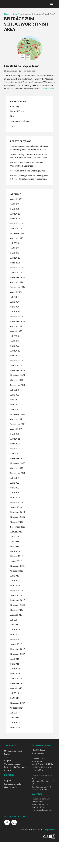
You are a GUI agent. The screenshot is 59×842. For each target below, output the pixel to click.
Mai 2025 (14, 253)
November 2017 (17, 605)
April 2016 (15, 668)
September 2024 (17, 287)
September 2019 (17, 527)
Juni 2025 (14, 248)
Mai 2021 (14, 434)
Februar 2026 (16, 223)
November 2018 (17, 566)
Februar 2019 (16, 556)
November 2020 (17, 463)
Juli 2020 (14, 478)
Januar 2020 (16, 507)
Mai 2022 (14, 399)
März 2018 (15, 585)
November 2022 (17, 375)
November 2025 (17, 233)
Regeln (7, 760)
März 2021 (15, 443)
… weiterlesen (48, 88)
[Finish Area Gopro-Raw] (29, 48)
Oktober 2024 (16, 282)
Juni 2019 (14, 541)
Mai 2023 (14, 346)
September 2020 (17, 473)
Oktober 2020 (16, 468)
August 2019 (16, 531)
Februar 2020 (16, 502)
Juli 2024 (14, 297)
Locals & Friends (17, 111)
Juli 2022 (14, 390)
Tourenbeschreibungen (20, 121)
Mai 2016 (14, 664)
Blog (14, 14)
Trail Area (10, 745)
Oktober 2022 (16, 380)
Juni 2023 (14, 341)
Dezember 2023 (17, 321)
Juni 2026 (14, 204)
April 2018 (15, 580)
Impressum (50, 829)
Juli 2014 (14, 712)
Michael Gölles (28, 71)
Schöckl (9, 775)
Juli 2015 (14, 693)
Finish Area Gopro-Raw (21, 66)
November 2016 (17, 654)
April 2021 (15, 439)
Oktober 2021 (16, 419)
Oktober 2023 (16, 326)
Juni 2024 (14, 302)
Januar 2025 (16, 272)
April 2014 (15, 722)
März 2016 (15, 673)
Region (7, 780)
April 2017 (15, 629)
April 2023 (15, 350)
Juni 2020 (14, 483)
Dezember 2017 (17, 600)
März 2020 (15, 497)
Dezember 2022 (17, 370)
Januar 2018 (16, 595)
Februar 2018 (16, 590)
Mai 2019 (14, 546)
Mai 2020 (14, 487)
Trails (13, 126)
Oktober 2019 (16, 522)
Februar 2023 (16, 360)
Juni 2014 (14, 717)
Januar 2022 (16, 409)
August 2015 (16, 688)
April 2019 (15, 551)
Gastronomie (10, 787)
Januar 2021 (16, 453)
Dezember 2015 (17, 683)
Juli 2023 (14, 336)
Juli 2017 (14, 619)
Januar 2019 (16, 561)
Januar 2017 (16, 644)
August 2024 (16, 292)
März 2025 (15, 262)
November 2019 (17, 517)
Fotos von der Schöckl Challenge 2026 (27, 170)
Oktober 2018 (16, 571)
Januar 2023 (16, 365)
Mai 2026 (14, 209)
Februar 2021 (16, 448)
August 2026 (16, 199)
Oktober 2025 (16, 238)
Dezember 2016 (17, 649)
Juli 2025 (14, 243)
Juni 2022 (14, 394)
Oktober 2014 (16, 708)
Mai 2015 (14, 698)
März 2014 (15, 727)
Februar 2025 (16, 267)
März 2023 (15, 355)
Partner (8, 770)
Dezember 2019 (17, 512)
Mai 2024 (14, 306)
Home (6, 14)
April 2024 (15, 311)
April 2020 (15, 492)
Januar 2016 (16, 678)
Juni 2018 (14, 575)
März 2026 (15, 218)
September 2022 (17, 385)
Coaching (14, 106)
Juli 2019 (14, 536)
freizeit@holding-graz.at (41, 810)
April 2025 (15, 258)
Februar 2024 (16, 316)
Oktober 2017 (16, 610)
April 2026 (15, 214)
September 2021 (17, 424)
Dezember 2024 (17, 277)
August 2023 (16, 331)
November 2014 (17, 703)
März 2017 (15, 634)
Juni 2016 (14, 659)
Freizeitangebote (12, 784)
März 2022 (15, 404)
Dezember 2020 (17, 458)
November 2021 (17, 414)
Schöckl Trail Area (10, 3)
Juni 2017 (14, 624)
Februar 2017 (16, 639)
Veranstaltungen (12, 764)
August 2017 (16, 615)
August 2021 (16, 429)
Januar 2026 (16, 228)
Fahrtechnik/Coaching (15, 767)
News (12, 116)
